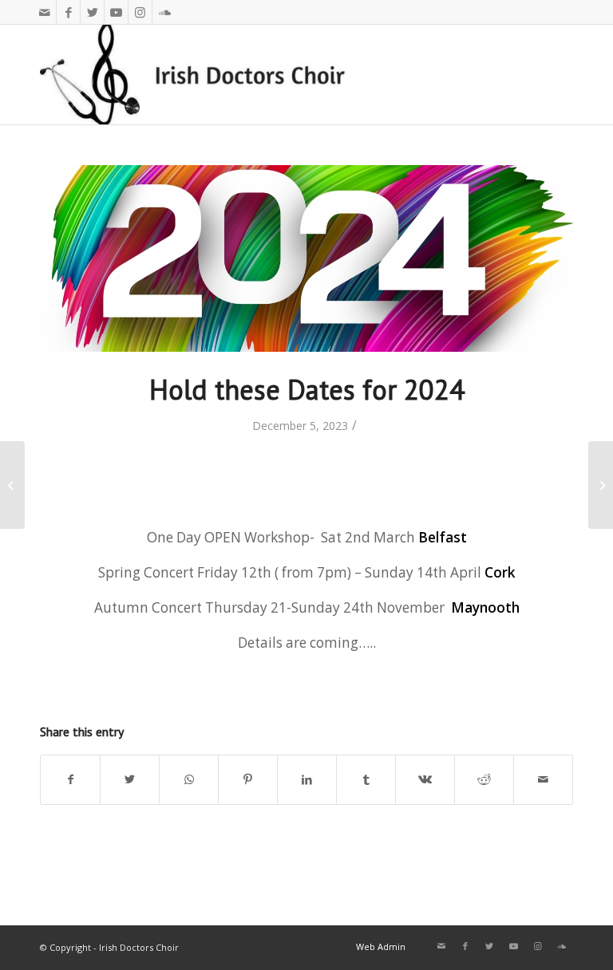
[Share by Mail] (543, 779)
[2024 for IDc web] (306, 258)
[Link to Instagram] (140, 12)
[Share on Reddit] (484, 779)
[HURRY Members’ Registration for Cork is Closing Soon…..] (600, 485)
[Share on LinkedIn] (307, 779)
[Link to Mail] (44, 12)
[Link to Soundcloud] (164, 12)
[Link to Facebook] (68, 12)
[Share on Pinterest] (248, 779)
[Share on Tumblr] (366, 779)
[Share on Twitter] (130, 779)
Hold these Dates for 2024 (307, 389)
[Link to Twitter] (92, 12)
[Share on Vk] (425, 779)
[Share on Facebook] (70, 779)
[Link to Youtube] (116, 12)
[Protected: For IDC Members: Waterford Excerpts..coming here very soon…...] (12, 485)
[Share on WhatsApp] (189, 779)
